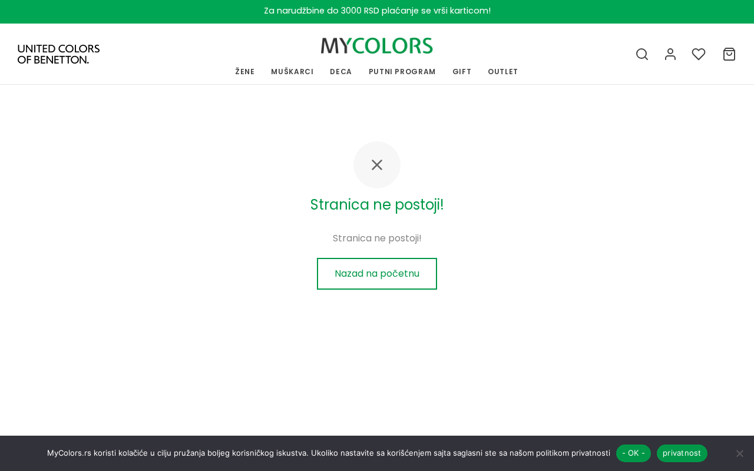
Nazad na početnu (377, 273)
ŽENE (245, 72)
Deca (341, 72)
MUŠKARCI (292, 72)
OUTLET (503, 72)
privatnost (682, 452)
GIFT (462, 72)
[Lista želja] (700, 54)
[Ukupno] (729, 54)
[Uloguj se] (670, 54)
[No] (739, 453)
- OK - (634, 452)
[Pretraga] (642, 54)
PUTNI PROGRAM (402, 72)
